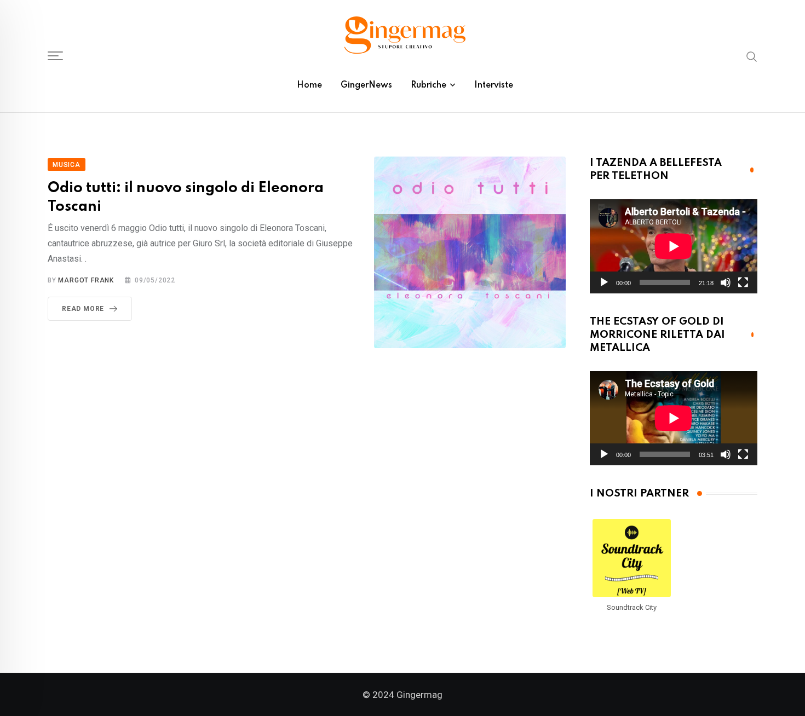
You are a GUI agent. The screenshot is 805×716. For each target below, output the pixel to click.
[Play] (604, 282)
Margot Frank (86, 280)
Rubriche (428, 85)
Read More (83, 309)
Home (309, 85)
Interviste (493, 85)
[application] (673, 246)
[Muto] (725, 282)
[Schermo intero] (743, 282)
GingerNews (366, 85)
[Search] (751, 55)
